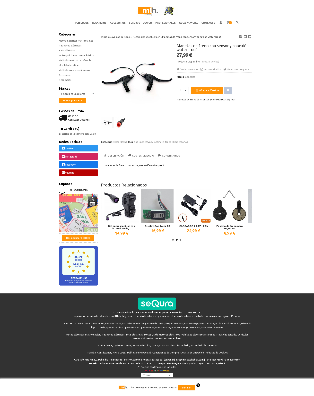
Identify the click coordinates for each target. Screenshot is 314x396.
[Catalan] (168, 371)
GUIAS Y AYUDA (188, 22)
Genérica (190, 76)
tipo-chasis (98, 327)
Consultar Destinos (79, 119)
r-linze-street (235, 324)
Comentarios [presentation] (170, 155)
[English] (146, 371)
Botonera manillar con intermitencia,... (121, 227)
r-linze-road (223, 323)
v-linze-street (206, 328)
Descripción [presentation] (115, 155)
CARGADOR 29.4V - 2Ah (193, 226)
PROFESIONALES (165, 22)
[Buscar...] (237, 23)
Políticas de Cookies (216, 352)
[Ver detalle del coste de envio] (63, 118)
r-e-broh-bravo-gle (208, 323)
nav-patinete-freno (160, 142)
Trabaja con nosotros (164, 345)
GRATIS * (73, 116)
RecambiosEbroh (79, 190)
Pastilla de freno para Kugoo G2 (229, 227)
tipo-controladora (114, 327)
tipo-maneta (141, 142)
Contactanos (105, 345)
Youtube (70, 172)
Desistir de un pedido (192, 352)
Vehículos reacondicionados (74, 70)
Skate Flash (119, 142)
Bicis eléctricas (67, 50)
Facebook (70, 164)
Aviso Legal (119, 352)
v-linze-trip (218, 327)
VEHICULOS (82, 22)
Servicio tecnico (141, 345)
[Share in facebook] (240, 36)
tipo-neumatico (147, 327)
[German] (152, 371)
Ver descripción (212, 69)
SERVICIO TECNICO (140, 22)
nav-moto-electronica (94, 323)
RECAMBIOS (99, 22)
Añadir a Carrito (209, 90)
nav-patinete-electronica (153, 323)
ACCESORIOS (118, 22)
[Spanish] (164, 371)
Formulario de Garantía (204, 345)
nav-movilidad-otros (113, 324)
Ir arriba (91, 352)
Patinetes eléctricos (70, 45)
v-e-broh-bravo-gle (164, 327)
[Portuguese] (158, 371)
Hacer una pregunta (238, 69)
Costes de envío (189, 69)
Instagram (71, 156)
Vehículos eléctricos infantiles (76, 60)
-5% (92, 200)
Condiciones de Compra (165, 352)
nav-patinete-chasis (131, 323)
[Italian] (155, 371)
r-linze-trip (246, 323)
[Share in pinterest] (249, 36)
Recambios (65, 80)
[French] (149, 371)
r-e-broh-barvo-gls (191, 324)
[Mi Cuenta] (221, 23)
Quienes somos (122, 345)
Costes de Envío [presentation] (142, 155)
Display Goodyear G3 (157, 226)
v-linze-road (194, 327)
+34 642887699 (213, 359)
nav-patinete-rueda (174, 323)
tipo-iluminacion (131, 327)
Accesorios (65, 75)
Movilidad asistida (68, 65)
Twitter (69, 148)
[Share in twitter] (245, 36)
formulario (183, 345)
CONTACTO (208, 22)
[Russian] (161, 371)
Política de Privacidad (139, 352)
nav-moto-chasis (73, 323)
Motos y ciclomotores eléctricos (77, 55)
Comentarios (180, 142)
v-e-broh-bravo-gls (181, 328)
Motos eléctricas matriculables (76, 40)
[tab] (113, 155)
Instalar (186, 387)
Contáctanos (104, 352)
